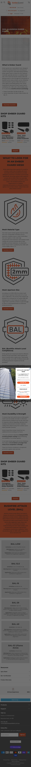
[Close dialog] (29, 369)
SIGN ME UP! (23, 382)
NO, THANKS (23, 385)
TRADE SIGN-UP (23, 396)
